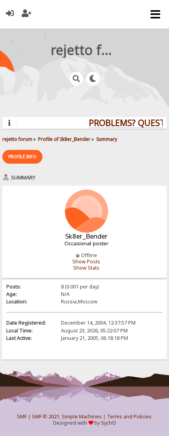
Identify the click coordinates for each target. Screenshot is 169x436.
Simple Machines (82, 416)
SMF (22, 416)
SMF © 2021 (45, 416)
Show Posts (86, 261)
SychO (108, 423)
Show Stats (86, 268)
